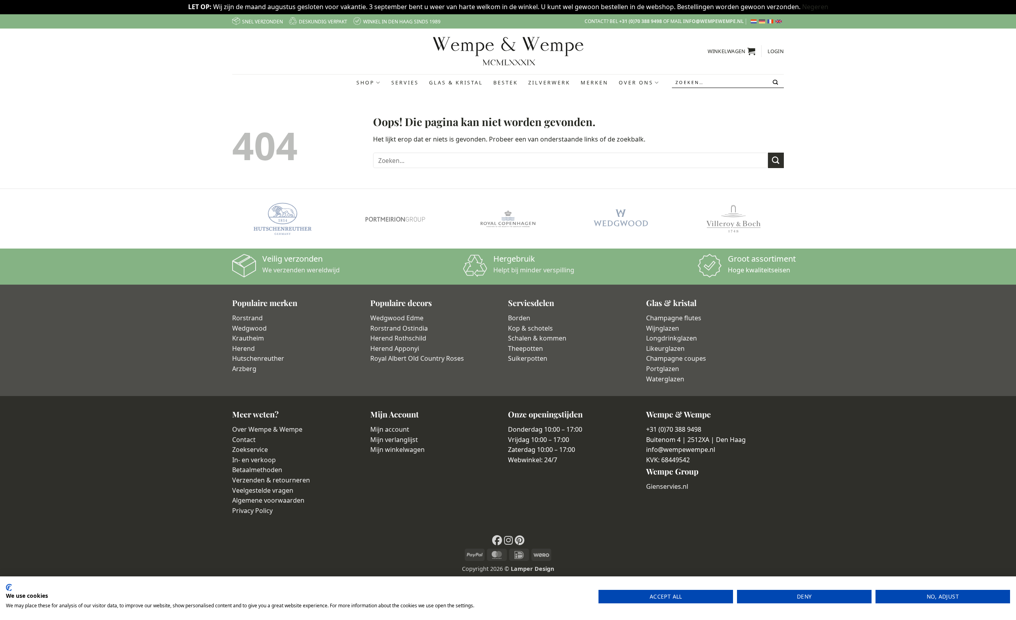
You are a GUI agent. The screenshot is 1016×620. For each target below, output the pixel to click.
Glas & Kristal (456, 82)
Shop (365, 82)
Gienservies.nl (667, 486)
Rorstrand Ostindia (399, 328)
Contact (244, 439)
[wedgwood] (620, 219)
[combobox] (728, 82)
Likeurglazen (665, 348)
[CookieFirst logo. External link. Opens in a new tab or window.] (9, 587)
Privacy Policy (252, 510)
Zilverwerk (549, 82)
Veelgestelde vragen (262, 490)
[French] (771, 21)
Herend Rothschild (398, 338)
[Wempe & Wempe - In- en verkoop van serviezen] (508, 51)
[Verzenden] (776, 82)
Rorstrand (247, 318)
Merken (594, 82)
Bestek (505, 82)
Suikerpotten (527, 358)
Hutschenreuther (258, 358)
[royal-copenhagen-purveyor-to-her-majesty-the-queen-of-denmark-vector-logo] (508, 219)
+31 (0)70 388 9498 (640, 21)
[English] (779, 21)
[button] (732, 51)
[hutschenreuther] (282, 219)
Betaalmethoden (257, 469)
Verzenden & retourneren (271, 480)
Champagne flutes (673, 318)
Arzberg (244, 368)
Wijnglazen (662, 328)
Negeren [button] (815, 6)
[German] (763, 21)
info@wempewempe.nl (713, 21)
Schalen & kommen (537, 338)
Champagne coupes (676, 358)
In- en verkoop (254, 459)
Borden (519, 318)
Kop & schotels (530, 328)
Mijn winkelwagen (397, 449)
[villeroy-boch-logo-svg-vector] (733, 219)
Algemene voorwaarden (268, 500)
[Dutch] (754, 21)
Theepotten (525, 348)
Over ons (636, 82)
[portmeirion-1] (395, 219)
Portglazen (662, 368)
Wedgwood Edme (396, 318)
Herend (243, 348)
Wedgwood (249, 328)
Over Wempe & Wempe (267, 429)
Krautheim (248, 338)
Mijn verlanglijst (394, 439)
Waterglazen (665, 379)
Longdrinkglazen (671, 338)
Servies (405, 82)
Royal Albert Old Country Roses (417, 358)
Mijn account (389, 429)
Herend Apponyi (394, 348)
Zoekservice (250, 449)
